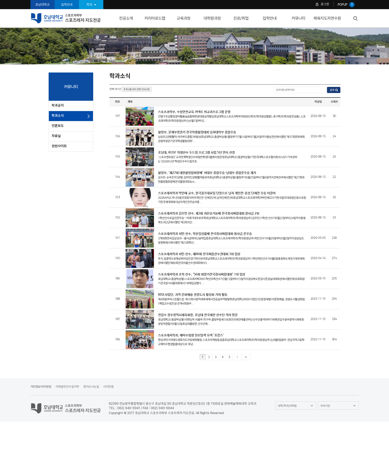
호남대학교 (42, 4)
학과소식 (58, 116)
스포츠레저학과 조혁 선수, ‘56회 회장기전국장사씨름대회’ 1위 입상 (201, 274)
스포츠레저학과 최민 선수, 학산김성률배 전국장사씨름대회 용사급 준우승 (205, 234)
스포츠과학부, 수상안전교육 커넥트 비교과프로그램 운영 (194, 112)
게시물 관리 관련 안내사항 (137, 89)
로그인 (325, 4)
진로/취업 (241, 18)
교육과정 (183, 18)
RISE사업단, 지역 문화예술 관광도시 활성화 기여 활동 (192, 295)
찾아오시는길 (91, 386)
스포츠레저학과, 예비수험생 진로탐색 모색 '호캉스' (191, 335)
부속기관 (325, 405)
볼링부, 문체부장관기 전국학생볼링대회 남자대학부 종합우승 (197, 132)
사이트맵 (108, 386)
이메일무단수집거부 (67, 386)
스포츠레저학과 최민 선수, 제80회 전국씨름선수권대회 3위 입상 (199, 254)
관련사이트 (59, 146)
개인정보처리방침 (40, 386)
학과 (89, 4)
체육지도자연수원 (327, 18)
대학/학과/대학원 (287, 405)
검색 (355, 18)
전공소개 (126, 18)
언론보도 (58, 126)
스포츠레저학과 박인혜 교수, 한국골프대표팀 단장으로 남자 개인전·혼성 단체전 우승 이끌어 (217, 193)
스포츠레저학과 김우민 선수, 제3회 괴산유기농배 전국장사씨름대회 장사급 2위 (208, 213)
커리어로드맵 (154, 18)
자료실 (56, 136)
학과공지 (58, 105)
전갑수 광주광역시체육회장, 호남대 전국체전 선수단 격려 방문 (198, 315)
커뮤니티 (298, 18)
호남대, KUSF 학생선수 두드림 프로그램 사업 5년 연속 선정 (196, 153)
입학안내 (67, 4)
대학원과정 (212, 18)
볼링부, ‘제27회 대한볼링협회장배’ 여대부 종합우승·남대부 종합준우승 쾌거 (207, 173)
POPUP (345, 4)
